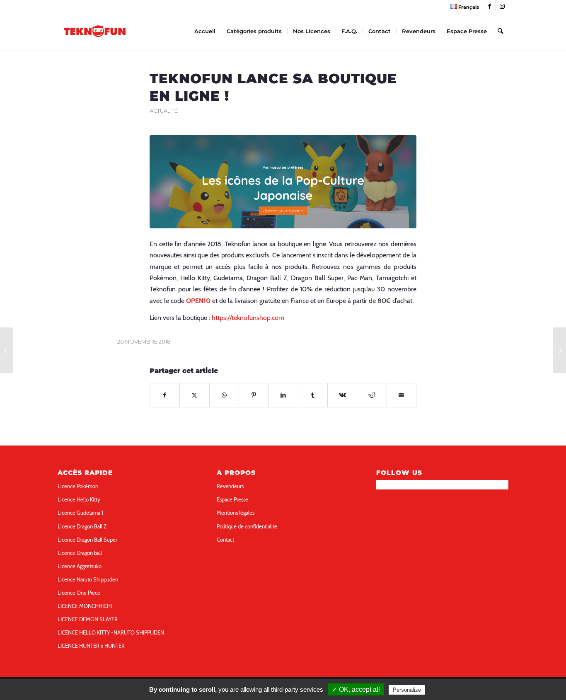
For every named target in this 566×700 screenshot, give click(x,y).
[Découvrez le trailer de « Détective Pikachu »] (6, 350)
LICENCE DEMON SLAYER (88, 619)
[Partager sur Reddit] (371, 395)
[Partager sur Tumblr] (312, 395)
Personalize (407, 690)
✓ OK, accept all (356, 689)
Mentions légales (235, 512)
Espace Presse (232, 499)
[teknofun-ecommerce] (283, 181)
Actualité (164, 111)
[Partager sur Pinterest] (253, 395)
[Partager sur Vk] (342, 395)
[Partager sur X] (194, 395)
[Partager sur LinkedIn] (283, 395)
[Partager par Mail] (401, 395)
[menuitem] (462, 6)
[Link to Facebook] (490, 6)
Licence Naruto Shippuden (88, 579)
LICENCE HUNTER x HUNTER (91, 645)
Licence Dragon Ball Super (87, 539)
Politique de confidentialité (247, 526)
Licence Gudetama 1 (80, 512)
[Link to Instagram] (502, 6)
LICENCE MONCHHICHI (85, 606)
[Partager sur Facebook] (164, 395)
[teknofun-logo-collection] (95, 31)
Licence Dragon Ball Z (82, 526)
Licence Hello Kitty (79, 499)
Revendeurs (230, 486)
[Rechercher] (500, 31)
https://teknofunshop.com (248, 317)
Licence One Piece (79, 592)
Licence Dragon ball (80, 553)
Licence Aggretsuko (80, 566)
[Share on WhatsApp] (224, 395)
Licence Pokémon (78, 486)
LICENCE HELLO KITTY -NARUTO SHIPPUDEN (111, 632)
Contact (225, 539)
